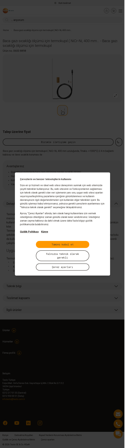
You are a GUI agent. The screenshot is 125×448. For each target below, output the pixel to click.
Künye (44, 231)
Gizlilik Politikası (29, 231)
